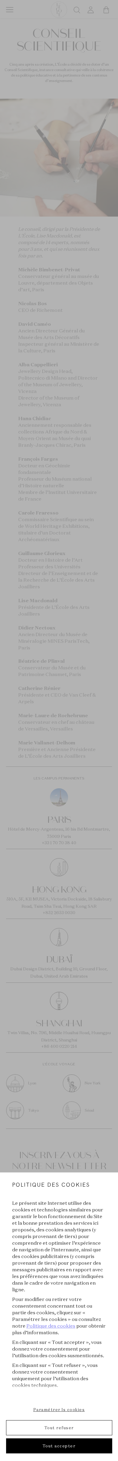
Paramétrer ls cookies (59, 1409)
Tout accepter (59, 1445)
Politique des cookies (50, 1326)
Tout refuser (59, 1427)
